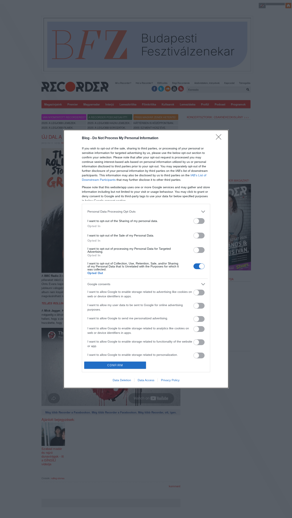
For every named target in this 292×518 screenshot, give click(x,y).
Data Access (146, 380)
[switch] (199, 221)
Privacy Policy (170, 380)
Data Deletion (122, 380)
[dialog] (146, 259)
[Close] (220, 138)
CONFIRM (115, 365)
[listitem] (146, 211)
